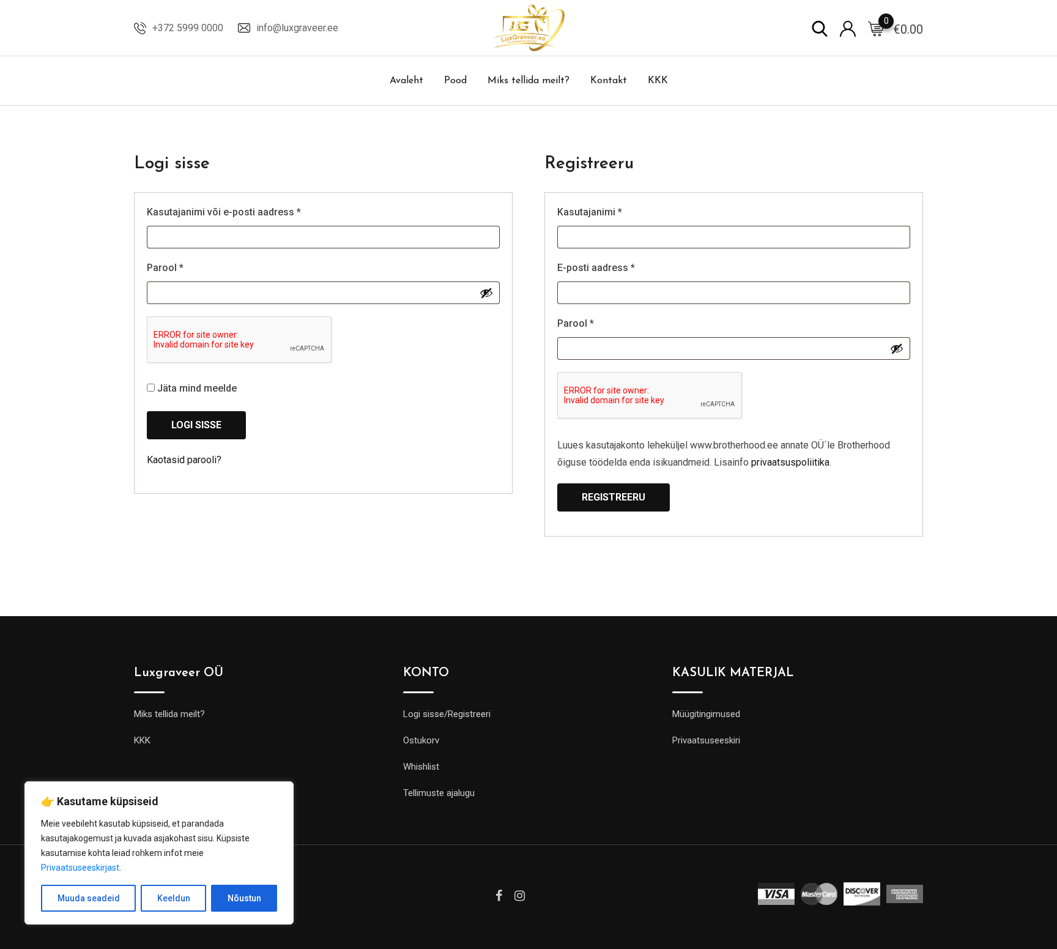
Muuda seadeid (88, 898)
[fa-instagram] (519, 895)
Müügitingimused (706, 714)
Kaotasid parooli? (184, 460)
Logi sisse (196, 425)
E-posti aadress (612, 267)
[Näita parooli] (486, 292)
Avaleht (406, 81)
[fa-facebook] (498, 895)
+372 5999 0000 (187, 28)
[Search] (820, 28)
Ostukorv (421, 740)
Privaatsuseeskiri (706, 740)
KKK (658, 81)
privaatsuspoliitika (790, 462)
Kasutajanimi (605, 212)
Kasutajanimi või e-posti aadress (240, 212)
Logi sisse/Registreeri (447, 714)
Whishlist (421, 766)
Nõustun (244, 898)
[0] (876, 28)
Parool (181, 267)
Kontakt (608, 81)
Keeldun (173, 898)
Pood (455, 81)
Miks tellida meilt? (528, 81)
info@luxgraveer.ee (297, 28)
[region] (159, 853)
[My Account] (848, 28)
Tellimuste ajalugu (439, 792)
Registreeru (613, 497)
